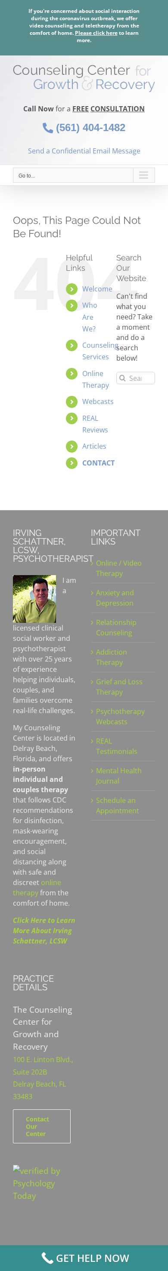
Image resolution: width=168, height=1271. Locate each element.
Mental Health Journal (119, 776)
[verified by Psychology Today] (45, 1170)
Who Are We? (89, 316)
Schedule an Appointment (117, 805)
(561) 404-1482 (89, 127)
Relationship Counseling (116, 627)
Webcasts (98, 401)
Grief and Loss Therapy (119, 687)
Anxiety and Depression (115, 598)
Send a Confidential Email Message (84, 151)
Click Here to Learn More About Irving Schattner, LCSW (44, 931)
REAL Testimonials (116, 746)
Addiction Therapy (111, 657)
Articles (94, 446)
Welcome (97, 289)
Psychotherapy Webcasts (120, 716)
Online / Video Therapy (119, 568)
